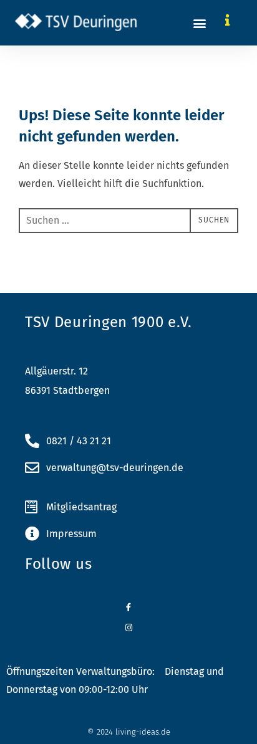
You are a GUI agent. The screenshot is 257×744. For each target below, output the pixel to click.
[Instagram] (129, 628)
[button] (199, 22)
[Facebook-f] (129, 607)
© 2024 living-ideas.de (128, 732)
